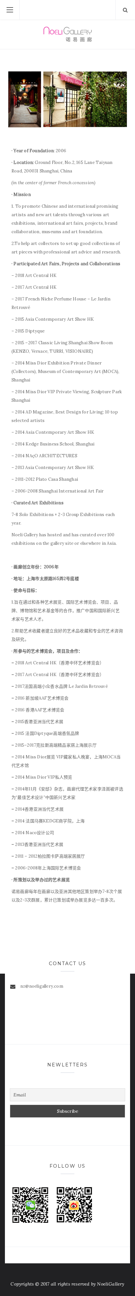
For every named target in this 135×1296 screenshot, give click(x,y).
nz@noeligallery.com (41, 986)
